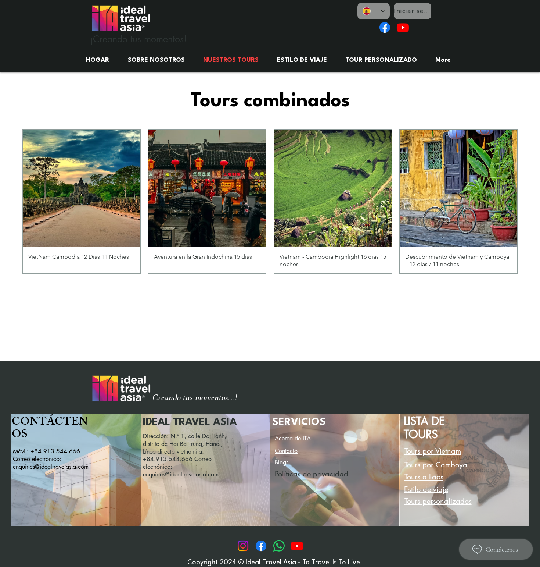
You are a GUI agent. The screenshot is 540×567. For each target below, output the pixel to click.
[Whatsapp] (279, 546)
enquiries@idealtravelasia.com (51, 467)
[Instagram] (243, 546)
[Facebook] (385, 27)
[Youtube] (403, 27)
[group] (270, 201)
